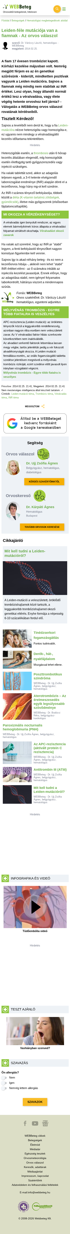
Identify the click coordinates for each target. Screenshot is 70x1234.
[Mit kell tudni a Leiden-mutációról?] (35, 579)
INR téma (13, 397)
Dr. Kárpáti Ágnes (40, 507)
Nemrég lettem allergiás (23, 1088)
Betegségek (18, 20)
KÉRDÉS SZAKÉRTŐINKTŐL (44, 481)
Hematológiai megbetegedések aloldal (47, 20)
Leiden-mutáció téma (22, 393)
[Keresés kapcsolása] (57, 9)
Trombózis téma (44, 393)
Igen (11, 1082)
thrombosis (41, 153)
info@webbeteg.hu (39, 1192)
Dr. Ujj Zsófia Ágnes (42, 463)
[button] (25, 1125)
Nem (12, 1077)
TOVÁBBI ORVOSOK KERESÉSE (42, 527)
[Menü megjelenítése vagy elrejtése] (64, 9)
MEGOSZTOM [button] (32, 406)
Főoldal (5, 20)
